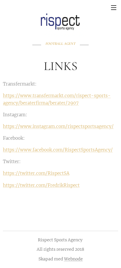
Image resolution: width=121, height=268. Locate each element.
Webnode (73, 259)
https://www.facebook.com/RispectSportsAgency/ (58, 150)
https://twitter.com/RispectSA (36, 173)
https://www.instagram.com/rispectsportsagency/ (58, 126)
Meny (114, 7)
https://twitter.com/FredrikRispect (41, 185)
